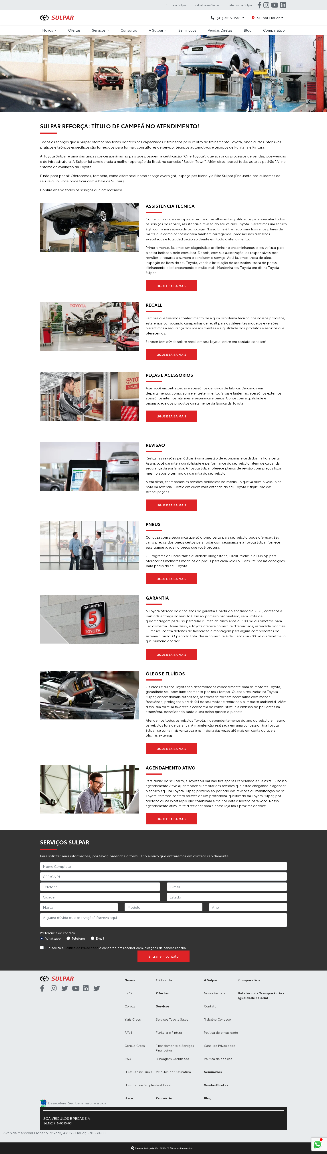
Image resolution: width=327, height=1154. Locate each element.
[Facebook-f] (259, 5)
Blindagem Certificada (172, 1058)
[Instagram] (266, 5)
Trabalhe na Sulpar (207, 5)
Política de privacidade (221, 1032)
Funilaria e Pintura (169, 1032)
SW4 (128, 1058)
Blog (248, 29)
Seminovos (187, 29)
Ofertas (74, 29)
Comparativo (274, 29)
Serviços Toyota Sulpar (173, 1019)
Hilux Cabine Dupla (139, 1071)
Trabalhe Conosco (217, 1019)
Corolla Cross (135, 1045)
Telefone (78, 938)
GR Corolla (164, 980)
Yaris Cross (133, 1019)
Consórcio (129, 29)
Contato (210, 1006)
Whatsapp (53, 938)
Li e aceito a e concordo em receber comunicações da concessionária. (115, 947)
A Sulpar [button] (156, 29)
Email (100, 938)
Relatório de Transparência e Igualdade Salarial (261, 995)
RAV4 (128, 1032)
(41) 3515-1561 (229, 17)
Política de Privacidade (81, 947)
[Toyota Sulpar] (57, 17)
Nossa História (214, 993)
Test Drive (163, 1085)
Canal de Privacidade (219, 1045)
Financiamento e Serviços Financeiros (175, 1047)
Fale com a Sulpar (240, 5)
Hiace (129, 1098)
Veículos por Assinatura (173, 1071)
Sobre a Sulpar (176, 5)
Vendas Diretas (220, 29)
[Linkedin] (283, 5)
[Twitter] (66, 988)
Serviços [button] (99, 29)
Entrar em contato (163, 956)
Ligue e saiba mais (171, 286)
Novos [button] (48, 29)
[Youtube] (274, 5)
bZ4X (128, 993)
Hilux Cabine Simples (140, 1085)
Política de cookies (218, 1058)
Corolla (130, 1006)
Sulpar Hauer (268, 17)
